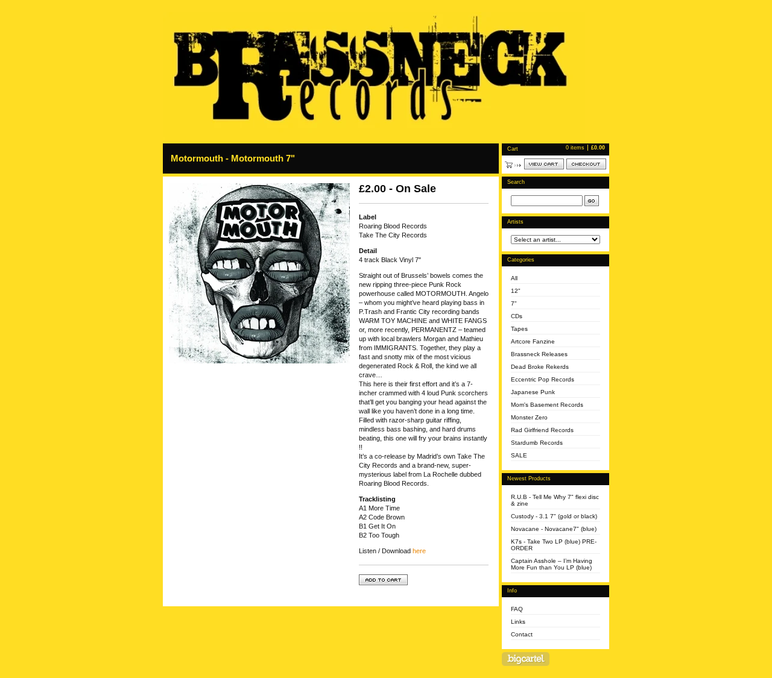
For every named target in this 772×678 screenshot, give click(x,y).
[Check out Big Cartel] (525, 659)
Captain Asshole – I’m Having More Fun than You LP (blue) (551, 564)
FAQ (517, 609)
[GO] (591, 200)
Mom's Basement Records (547, 404)
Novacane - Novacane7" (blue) (553, 529)
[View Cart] (544, 164)
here (419, 550)
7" (514, 303)
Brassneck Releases (539, 354)
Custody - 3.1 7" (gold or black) (554, 516)
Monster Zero (529, 417)
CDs (516, 316)
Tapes (519, 328)
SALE (519, 455)
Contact (522, 634)
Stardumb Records (537, 442)
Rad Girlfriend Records (542, 430)
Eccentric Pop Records (542, 379)
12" (515, 290)
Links (518, 621)
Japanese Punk (533, 392)
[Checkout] (586, 164)
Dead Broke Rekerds (540, 366)
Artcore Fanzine (533, 341)
